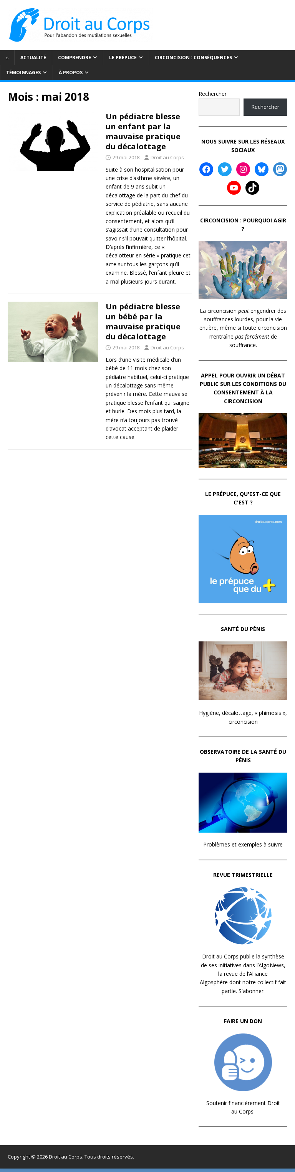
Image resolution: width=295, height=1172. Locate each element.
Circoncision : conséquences (193, 57)
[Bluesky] (261, 169)
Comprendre (74, 57)
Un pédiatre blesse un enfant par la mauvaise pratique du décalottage (143, 131)
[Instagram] (243, 169)
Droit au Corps (167, 157)
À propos (71, 72)
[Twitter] (225, 169)
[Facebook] (206, 169)
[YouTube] (234, 188)
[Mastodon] (280, 169)
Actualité (33, 57)
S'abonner (251, 991)
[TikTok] (252, 188)
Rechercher (213, 93)
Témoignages (23, 72)
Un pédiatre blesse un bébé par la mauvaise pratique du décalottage (143, 321)
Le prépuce (123, 57)
